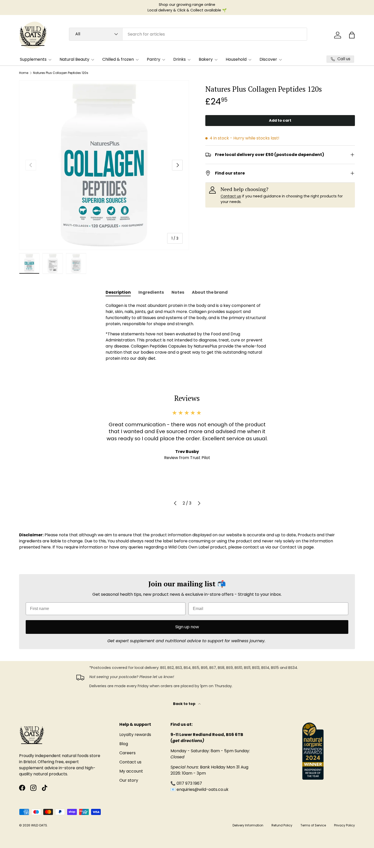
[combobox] (188, 34)
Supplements (33, 59)
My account (131, 771)
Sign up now (187, 627)
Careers (127, 753)
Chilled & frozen (118, 59)
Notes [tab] (177, 292)
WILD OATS (39, 825)
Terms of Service (313, 825)
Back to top (184, 703)
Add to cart (280, 120)
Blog (123, 744)
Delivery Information (248, 825)
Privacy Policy (344, 825)
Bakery (206, 59)
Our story (128, 780)
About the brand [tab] (210, 292)
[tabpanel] (187, 332)
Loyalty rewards (135, 734)
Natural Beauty (74, 59)
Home (23, 72)
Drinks (179, 59)
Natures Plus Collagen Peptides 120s (60, 72)
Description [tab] (118, 292)
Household (236, 59)
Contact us (231, 196)
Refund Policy (281, 825)
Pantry (153, 59)
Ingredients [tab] (151, 292)
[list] (104, 165)
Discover (268, 59)
